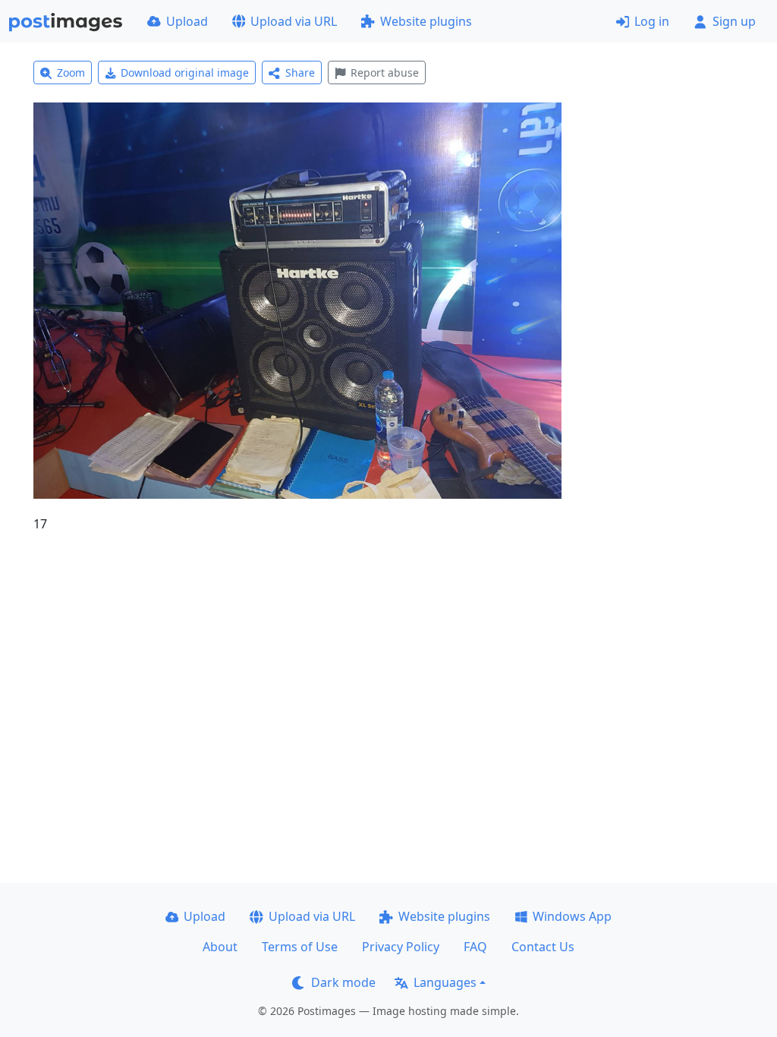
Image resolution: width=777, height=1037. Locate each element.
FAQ (475, 946)
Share (300, 72)
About (220, 946)
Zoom (71, 72)
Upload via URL (293, 21)
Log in (651, 21)
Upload (187, 21)
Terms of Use (300, 946)
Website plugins (426, 21)
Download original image (185, 72)
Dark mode (343, 982)
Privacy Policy (400, 946)
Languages (445, 982)
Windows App (572, 916)
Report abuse (385, 72)
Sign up (734, 21)
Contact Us (542, 946)
